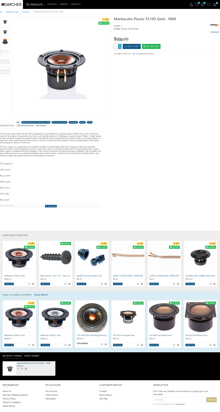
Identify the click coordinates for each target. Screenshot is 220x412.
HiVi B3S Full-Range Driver (196, 335)
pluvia (82, 122)
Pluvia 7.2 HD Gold (59, 122)
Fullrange (26, 12)
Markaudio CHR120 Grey (51, 335)
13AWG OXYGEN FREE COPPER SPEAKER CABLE (165, 276)
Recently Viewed (12, 356)
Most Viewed (31, 356)
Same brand (41, 295)
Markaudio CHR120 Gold (14, 276)
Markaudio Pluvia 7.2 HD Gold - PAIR (36, 122)
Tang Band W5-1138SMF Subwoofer (200, 276)
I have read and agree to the (170, 404)
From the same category (17, 295)
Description (7, 126)
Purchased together (15, 235)
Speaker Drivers (12, 12)
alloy (90, 122)
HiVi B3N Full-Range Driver (160, 335)
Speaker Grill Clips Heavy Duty (89, 276)
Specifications (25, 126)
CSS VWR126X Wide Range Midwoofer (92, 335)
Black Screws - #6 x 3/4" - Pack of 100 (56, 276)
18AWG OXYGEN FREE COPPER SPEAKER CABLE (128, 276)
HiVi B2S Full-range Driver (123, 335)
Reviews (41, 126)
